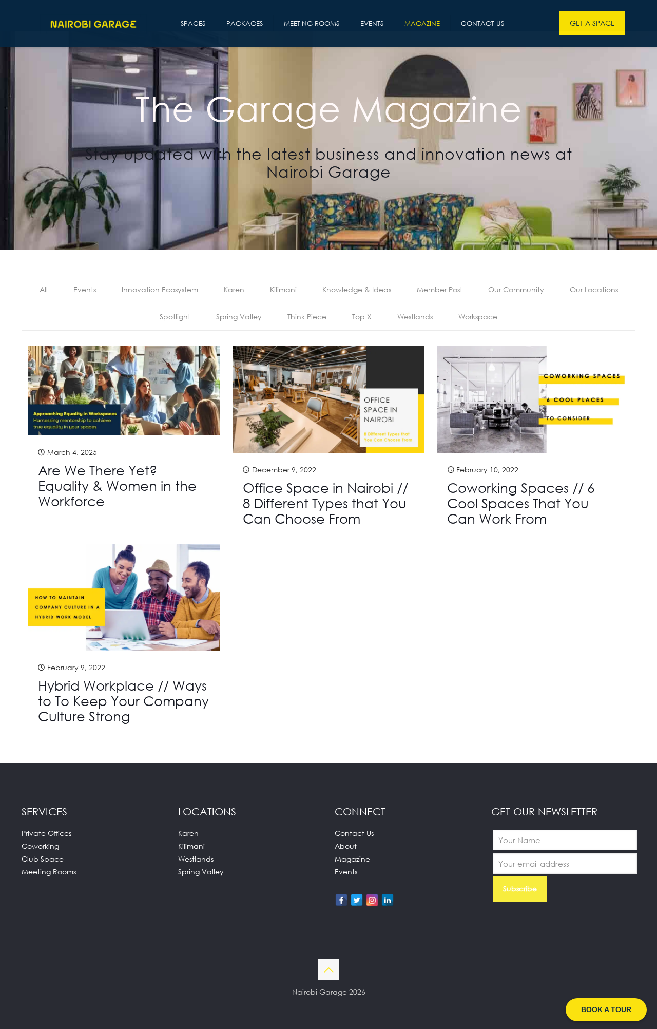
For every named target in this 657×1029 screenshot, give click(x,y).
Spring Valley (239, 316)
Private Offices (46, 833)
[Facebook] (341, 900)
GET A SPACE (592, 22)
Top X (362, 316)
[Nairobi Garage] (93, 23)
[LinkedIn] (387, 900)
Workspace (477, 316)
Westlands (415, 316)
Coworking (40, 846)
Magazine (352, 858)
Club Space (43, 858)
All (44, 289)
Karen (234, 289)
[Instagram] (372, 900)
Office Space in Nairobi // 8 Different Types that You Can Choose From (325, 503)
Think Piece (306, 316)
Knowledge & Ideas (356, 289)
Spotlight (175, 316)
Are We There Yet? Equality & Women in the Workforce (117, 485)
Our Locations (594, 289)
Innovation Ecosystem (160, 289)
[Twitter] (357, 900)
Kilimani (283, 289)
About (346, 846)
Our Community (516, 289)
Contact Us (354, 833)
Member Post (439, 289)
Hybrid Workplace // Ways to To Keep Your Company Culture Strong (123, 701)
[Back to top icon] (328, 969)
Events (84, 289)
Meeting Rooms (49, 871)
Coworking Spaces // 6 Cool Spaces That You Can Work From (520, 503)
